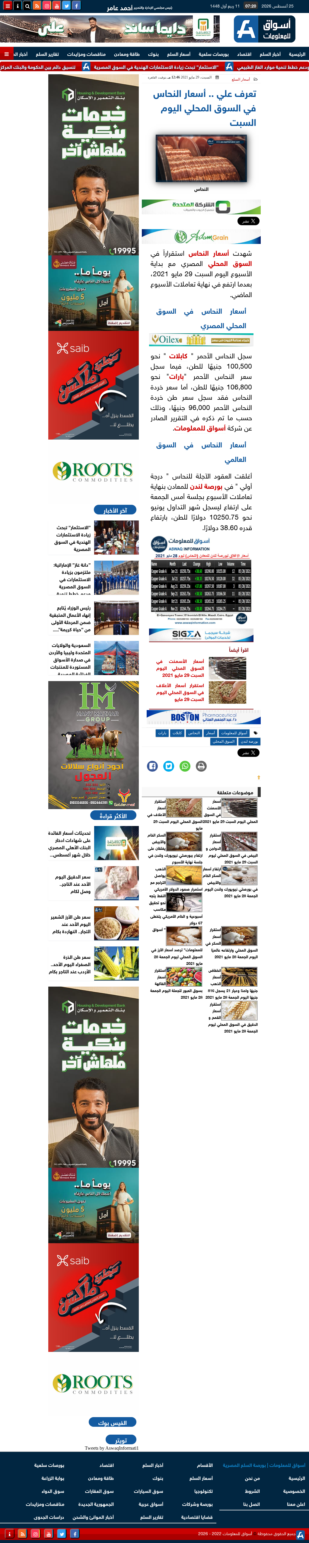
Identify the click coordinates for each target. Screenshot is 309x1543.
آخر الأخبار (115, 509)
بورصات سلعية (214, 53)
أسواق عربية (151, 1503)
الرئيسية (297, 53)
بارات (176, 375)
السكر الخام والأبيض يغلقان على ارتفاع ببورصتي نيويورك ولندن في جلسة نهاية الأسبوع (175, 848)
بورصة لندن (206, 485)
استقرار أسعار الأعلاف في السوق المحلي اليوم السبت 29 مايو (180, 691)
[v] (204, 719)
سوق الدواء (53, 1490)
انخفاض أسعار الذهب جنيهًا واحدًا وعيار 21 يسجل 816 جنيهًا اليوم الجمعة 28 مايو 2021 (231, 983)
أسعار (221, 252)
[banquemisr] (93, 293)
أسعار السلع (178, 53)
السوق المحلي (230, 262)
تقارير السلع (47, 53)
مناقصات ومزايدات (86, 53)
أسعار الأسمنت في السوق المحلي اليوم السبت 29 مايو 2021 (180, 667)
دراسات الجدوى (49, 1516)
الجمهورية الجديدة (96, 1503)
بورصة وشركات (197, 1503)
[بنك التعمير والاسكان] (93, 164)
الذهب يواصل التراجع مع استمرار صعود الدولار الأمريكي (176, 878)
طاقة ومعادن (127, 53)
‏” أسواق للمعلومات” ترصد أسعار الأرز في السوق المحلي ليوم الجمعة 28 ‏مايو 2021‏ (176, 946)
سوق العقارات (99, 1490)
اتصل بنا (252, 1503)
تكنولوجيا (203, 1490)
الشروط (252, 1490)
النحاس (199, 252)
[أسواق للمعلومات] (93, 472)
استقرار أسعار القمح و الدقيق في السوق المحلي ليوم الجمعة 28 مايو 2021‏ (233, 1017)
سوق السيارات (148, 1490)
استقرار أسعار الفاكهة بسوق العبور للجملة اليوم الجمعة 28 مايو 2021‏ (176, 983)
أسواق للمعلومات (200, 427)
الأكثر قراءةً (113, 815)
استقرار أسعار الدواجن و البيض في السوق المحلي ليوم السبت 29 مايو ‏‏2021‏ (232, 848)
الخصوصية (294, 1490)
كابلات (178, 354)
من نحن (252, 1477)
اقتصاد (244, 53)
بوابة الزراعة (53, 1477)
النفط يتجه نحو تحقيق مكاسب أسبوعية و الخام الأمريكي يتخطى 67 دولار (175, 909)
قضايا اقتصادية (197, 1516)
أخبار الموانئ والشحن (93, 1516)
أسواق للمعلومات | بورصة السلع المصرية (264, 1464)
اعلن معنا (296, 1503)
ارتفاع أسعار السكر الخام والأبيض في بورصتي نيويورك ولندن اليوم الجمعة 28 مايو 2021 (230, 882)
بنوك (153, 53)
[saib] (93, 385)
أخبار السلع (270, 53)
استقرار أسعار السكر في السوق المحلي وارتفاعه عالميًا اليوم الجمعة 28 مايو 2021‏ (231, 943)
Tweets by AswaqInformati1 (112, 1448)
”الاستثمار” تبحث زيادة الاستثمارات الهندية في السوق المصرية (187, 66)
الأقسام (205, 1464)
